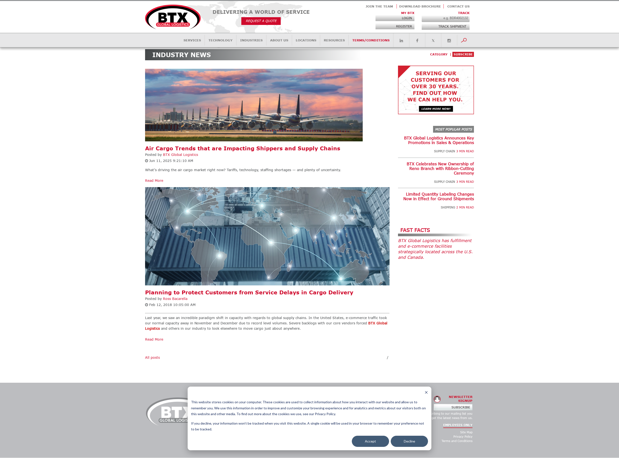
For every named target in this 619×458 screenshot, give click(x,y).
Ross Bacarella (175, 299)
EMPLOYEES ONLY (457, 425)
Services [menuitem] (192, 40)
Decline (409, 441)
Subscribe (460, 407)
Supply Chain (444, 151)
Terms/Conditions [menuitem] (371, 40)
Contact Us (458, 6)
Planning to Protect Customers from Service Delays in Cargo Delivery (249, 292)
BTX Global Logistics (180, 155)
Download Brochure (420, 6)
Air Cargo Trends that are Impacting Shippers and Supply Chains (242, 148)
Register (404, 26)
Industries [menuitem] (251, 40)
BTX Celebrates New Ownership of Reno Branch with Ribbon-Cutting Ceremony (440, 168)
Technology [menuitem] (220, 40)
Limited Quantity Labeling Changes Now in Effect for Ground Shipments (438, 196)
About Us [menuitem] (279, 40)
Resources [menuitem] (334, 40)
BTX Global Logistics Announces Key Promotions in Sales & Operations (439, 140)
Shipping (448, 207)
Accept (370, 441)
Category (439, 54)
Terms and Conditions (457, 441)
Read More (154, 180)
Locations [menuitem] (306, 40)
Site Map (466, 432)
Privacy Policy (462, 436)
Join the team (379, 6)
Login (407, 18)
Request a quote (261, 21)
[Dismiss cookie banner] (426, 393)
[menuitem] (401, 40)
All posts (152, 357)
